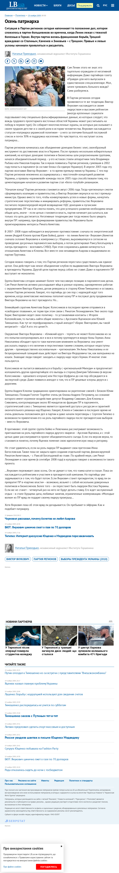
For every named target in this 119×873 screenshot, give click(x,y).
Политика (20, 15)
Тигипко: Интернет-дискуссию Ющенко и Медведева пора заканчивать (49, 536)
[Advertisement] (59, 589)
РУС (105, 5)
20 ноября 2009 (34, 15)
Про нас (9, 780)
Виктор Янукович (17, 559)
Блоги (57, 5)
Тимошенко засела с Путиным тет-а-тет (31, 716)
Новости (40, 5)
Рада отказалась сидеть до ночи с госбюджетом (33, 770)
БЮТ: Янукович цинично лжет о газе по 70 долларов (38, 527)
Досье (71, 5)
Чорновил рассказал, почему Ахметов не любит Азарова (40, 519)
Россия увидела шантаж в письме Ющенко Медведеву (42, 737)
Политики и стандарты (81, 780)
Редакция (59, 780)
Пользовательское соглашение (20, 783)
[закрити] (61, 846)
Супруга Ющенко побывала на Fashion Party (31, 748)
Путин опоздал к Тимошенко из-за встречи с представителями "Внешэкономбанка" (55, 673)
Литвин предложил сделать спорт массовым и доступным (40, 727)
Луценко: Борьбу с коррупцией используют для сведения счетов (44, 694)
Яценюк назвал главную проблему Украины (31, 683)
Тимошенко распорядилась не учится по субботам (35, 705)
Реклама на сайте (27, 780)
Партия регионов (45, 559)
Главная (9, 15)
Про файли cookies (12, 866)
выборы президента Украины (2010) (84, 559)
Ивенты (45, 780)
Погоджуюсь (48, 867)
